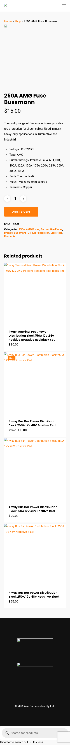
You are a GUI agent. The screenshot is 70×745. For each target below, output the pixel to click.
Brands (8, 232)
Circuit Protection (38, 232)
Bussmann (20, 232)
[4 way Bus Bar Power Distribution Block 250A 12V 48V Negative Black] (35, 555)
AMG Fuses (32, 229)
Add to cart (21, 212)
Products (9, 236)
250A (22, 229)
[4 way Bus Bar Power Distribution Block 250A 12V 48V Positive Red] (35, 383)
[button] (64, 6)
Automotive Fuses (51, 229)
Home (8, 21)
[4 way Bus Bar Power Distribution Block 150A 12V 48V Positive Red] (35, 469)
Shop (18, 21)
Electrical (56, 232)
